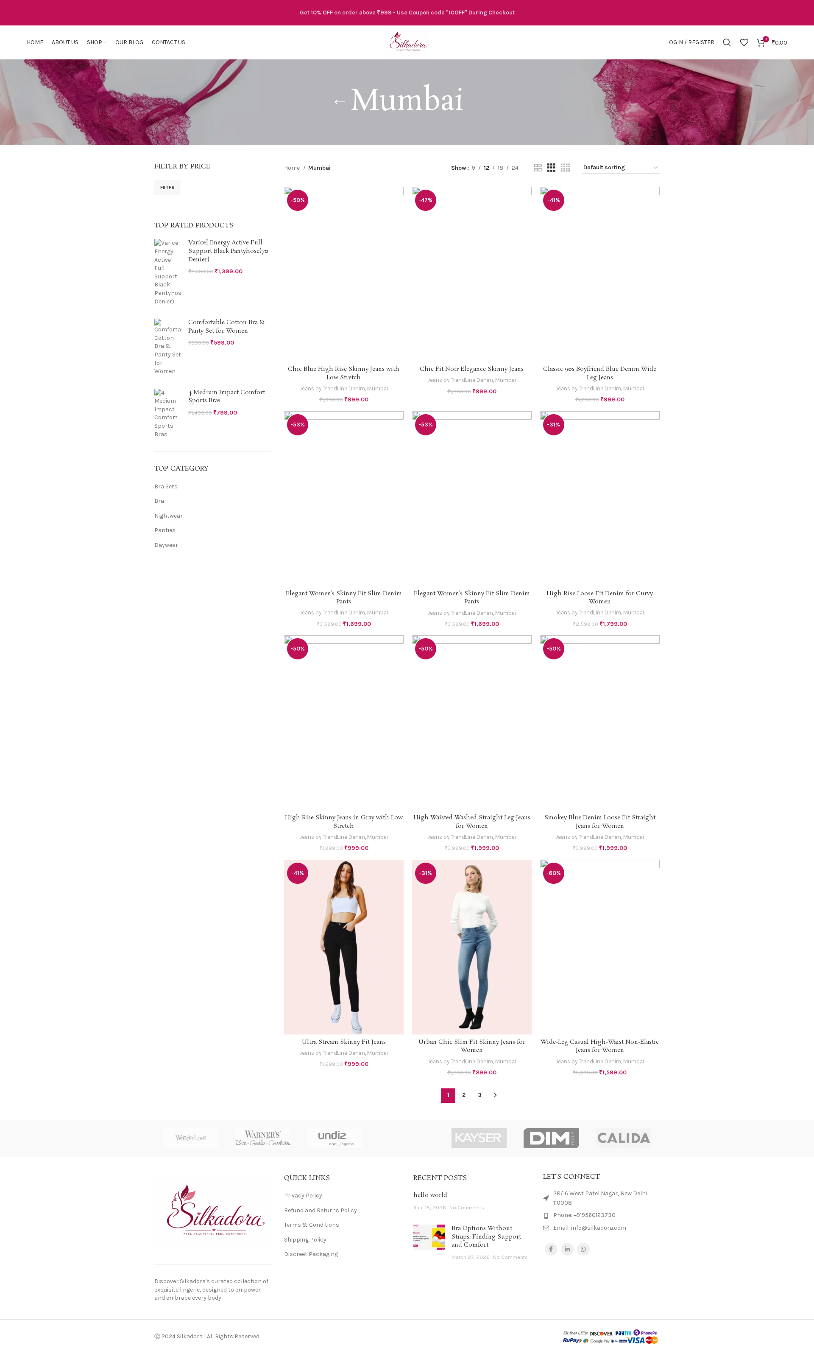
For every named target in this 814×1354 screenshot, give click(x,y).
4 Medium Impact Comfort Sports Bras (226, 397)
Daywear (166, 545)
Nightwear (168, 515)
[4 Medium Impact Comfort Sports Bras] (168, 414)
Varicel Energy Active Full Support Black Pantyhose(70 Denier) (228, 251)
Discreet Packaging (311, 1254)
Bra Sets (166, 486)
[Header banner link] (407, 12)
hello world (430, 1195)
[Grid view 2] (538, 168)
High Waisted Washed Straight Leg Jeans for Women (471, 821)
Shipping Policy (305, 1239)
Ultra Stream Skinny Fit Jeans (344, 1042)
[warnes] (262, 1138)
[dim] (551, 1138)
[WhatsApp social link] (583, 1249)
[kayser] (479, 1138)
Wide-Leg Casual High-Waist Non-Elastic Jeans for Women (600, 1046)
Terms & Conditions (311, 1224)
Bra (159, 501)
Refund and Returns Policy (320, 1210)
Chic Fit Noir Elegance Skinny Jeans (472, 369)
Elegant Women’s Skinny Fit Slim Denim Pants (344, 597)
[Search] (727, 42)
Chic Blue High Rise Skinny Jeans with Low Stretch (343, 373)
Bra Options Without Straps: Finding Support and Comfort (486, 1236)
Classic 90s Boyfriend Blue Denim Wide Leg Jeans (599, 373)
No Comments (466, 1207)
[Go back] (339, 102)
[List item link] (601, 1215)
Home (292, 167)
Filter (167, 188)
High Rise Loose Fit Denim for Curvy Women (599, 597)
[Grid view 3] (551, 168)
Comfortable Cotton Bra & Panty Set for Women (226, 327)
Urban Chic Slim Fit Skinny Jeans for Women (471, 1046)
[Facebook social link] (551, 1249)
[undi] (335, 1138)
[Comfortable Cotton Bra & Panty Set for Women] (168, 347)
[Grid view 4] (565, 168)
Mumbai (377, 388)
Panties (165, 530)
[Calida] (624, 1138)
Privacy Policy (303, 1195)
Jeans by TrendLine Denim (332, 388)
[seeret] (407, 1138)
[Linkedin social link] (567, 1249)
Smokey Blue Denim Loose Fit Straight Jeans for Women (599, 821)
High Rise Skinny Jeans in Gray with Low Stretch (344, 821)
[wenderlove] (190, 1138)
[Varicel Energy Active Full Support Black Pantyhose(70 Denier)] (168, 272)
